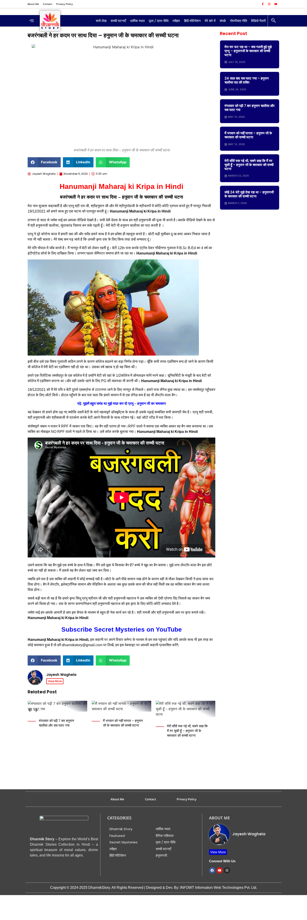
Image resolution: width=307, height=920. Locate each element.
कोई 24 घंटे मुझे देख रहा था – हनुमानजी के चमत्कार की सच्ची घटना (249, 194)
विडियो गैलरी (258, 20)
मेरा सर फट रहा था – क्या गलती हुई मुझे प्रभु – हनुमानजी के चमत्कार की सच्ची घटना (248, 50)
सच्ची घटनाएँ (118, 20)
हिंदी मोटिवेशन (192, 20)
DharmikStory (99, 887)
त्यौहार (176, 20)
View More (55, 681)
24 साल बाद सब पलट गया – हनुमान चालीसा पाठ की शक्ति (247, 80)
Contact (47, 4)
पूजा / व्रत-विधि (159, 20)
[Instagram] (269, 4)
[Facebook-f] (262, 4)
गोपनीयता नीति (238, 20)
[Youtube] (275, 4)
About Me (33, 4)
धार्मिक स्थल (137, 20)
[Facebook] (212, 870)
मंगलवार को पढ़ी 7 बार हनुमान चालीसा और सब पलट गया (56, 723)
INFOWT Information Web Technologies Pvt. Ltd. (218, 887)
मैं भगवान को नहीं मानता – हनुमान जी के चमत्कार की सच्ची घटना (123, 723)
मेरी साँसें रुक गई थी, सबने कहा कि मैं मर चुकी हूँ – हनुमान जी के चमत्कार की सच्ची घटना (187, 731)
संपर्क (223, 20)
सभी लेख (101, 20)
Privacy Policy (64, 4)
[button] (44, 162)
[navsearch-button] (273, 20)
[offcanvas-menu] (31, 20)
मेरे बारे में (210, 20)
